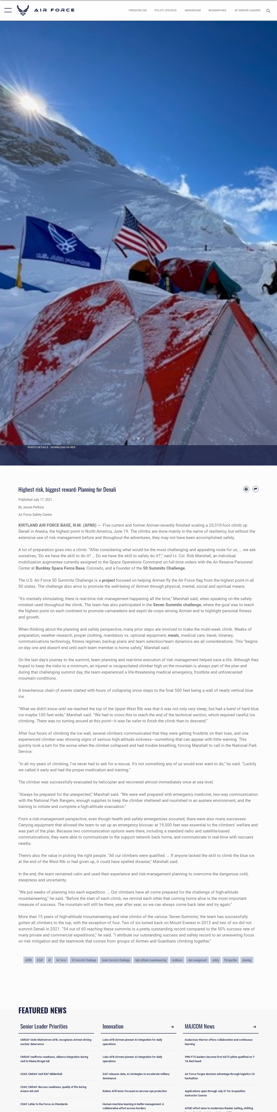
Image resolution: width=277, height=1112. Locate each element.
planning (246, 960)
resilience (177, 960)
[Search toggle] (269, 10)
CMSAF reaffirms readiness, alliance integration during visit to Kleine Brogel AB (54, 1059)
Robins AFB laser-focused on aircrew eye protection (135, 1091)
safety (215, 960)
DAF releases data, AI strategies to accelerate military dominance (136, 1076)
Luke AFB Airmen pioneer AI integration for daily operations (132, 1042)
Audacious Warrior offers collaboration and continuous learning (219, 1042)
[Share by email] (256, 489)
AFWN (28, 960)
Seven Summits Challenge (116, 960)
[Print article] (246, 489)
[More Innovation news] (172, 1027)
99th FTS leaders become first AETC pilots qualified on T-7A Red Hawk (220, 1059)
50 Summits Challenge (84, 960)
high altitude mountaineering (150, 960)
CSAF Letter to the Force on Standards (44, 1104)
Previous (14, 243)
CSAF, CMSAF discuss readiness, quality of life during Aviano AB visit (53, 1089)
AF (49, 960)
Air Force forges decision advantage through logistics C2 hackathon (220, 1076)
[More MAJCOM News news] (254, 1027)
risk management (197, 960)
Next (263, 243)
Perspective (230, 960)
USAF (40, 960)
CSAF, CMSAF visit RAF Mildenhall (41, 1074)
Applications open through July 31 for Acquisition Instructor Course (215, 1093)
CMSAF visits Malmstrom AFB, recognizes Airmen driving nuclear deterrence (55, 1042)
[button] (7, 10)
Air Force (61, 960)
